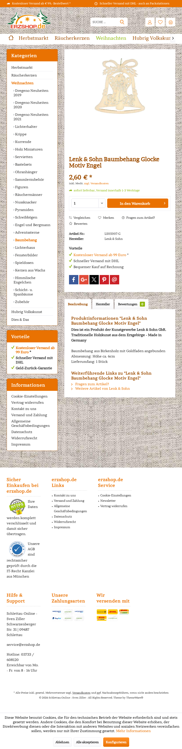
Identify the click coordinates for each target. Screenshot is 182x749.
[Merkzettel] (160, 22)
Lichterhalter (25, 126)
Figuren (21, 187)
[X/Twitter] (94, 279)
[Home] (11, 38)
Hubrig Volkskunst (26, 311)
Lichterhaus (24, 247)
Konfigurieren (116, 742)
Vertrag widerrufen (27, 402)
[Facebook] (73, 279)
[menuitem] (170, 22)
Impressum (20, 444)
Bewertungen (130, 304)
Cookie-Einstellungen (29, 396)
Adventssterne (27, 232)
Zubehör (21, 301)
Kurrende (22, 141)
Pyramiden (24, 209)
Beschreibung (78, 304)
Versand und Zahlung (29, 415)
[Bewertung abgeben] (120, 171)
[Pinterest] (104, 279)
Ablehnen (62, 742)
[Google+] (84, 279)
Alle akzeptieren (87, 742)
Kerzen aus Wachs (29, 270)
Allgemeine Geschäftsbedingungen (30, 423)
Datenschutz (21, 432)
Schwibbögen (25, 217)
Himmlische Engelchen (25, 279)
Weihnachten (22, 83)
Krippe (20, 134)
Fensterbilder (26, 255)
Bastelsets (23, 164)
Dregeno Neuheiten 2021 (31, 116)
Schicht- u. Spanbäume (23, 291)
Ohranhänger (25, 172)
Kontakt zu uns (23, 408)
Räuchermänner (28, 194)
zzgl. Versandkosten (96, 183)
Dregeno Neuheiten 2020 (31, 104)
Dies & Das (20, 319)
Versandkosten (81, 692)
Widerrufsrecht (24, 438)
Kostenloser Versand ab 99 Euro (35, 349)
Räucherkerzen (24, 75)
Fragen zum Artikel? (140, 218)
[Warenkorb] (170, 22)
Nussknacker (25, 202)
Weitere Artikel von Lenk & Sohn (102, 388)
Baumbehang (25, 240)
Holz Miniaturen (28, 149)
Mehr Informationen (133, 731)
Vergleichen (81, 218)
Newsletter (108, 501)
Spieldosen (24, 262)
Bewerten (80, 224)
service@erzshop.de (23, 644)
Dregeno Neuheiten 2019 (31, 92)
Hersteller (103, 304)
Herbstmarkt (22, 67)
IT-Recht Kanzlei (20, 571)
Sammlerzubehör (29, 179)
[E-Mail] (114, 279)
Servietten (23, 157)
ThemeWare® (134, 697)
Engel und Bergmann (32, 225)
